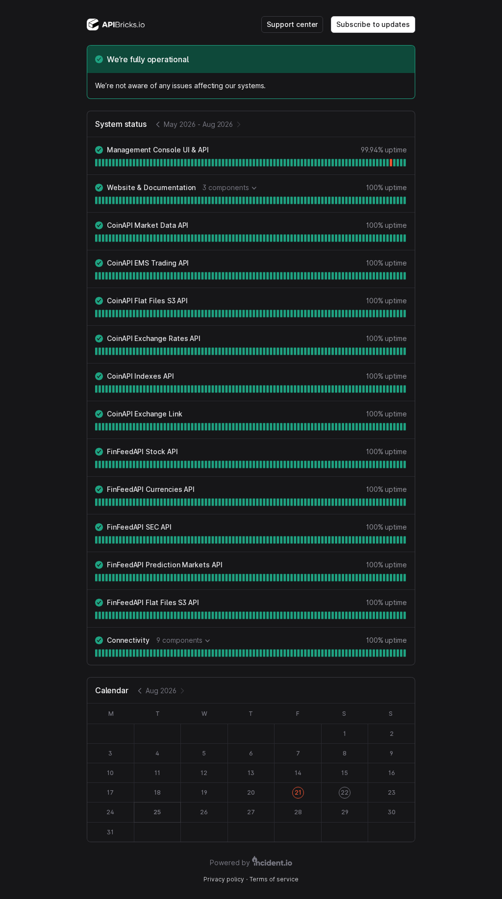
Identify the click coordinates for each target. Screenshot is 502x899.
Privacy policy (223, 879)
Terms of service (274, 879)
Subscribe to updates (373, 24)
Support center (292, 24)
